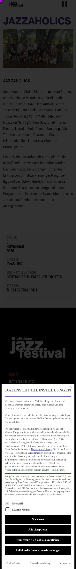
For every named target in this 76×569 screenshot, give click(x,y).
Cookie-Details (13, 563)
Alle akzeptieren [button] (38, 529)
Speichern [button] (38, 519)
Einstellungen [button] (34, 452)
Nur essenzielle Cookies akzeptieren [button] (38, 539)
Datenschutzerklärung (41, 449)
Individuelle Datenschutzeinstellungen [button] (38, 550)
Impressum (64, 563)
